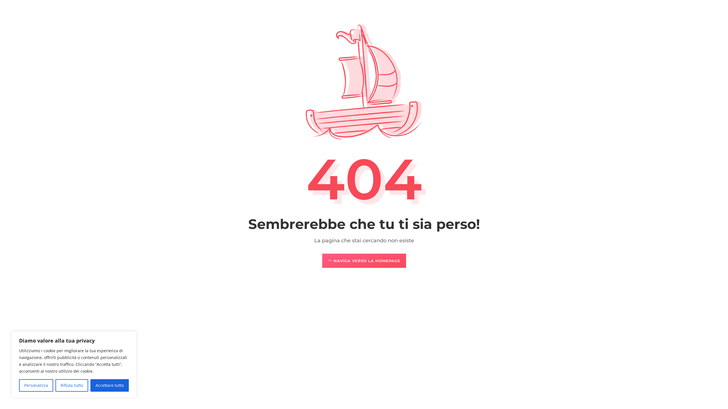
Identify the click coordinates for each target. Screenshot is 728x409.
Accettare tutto (110, 385)
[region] (73, 364)
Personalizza (36, 385)
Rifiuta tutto (72, 385)
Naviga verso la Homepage (367, 260)
